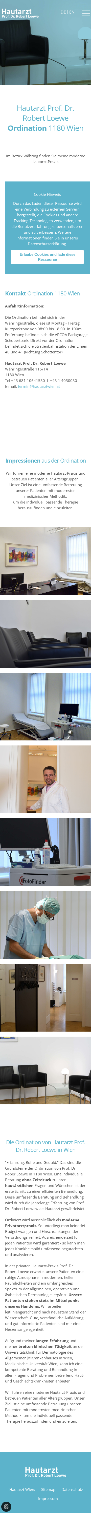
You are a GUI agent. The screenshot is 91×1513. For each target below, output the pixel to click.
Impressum (48, 1498)
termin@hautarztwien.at (39, 386)
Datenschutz (72, 1489)
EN (72, 12)
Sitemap (48, 1489)
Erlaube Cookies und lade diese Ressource (47, 257)
